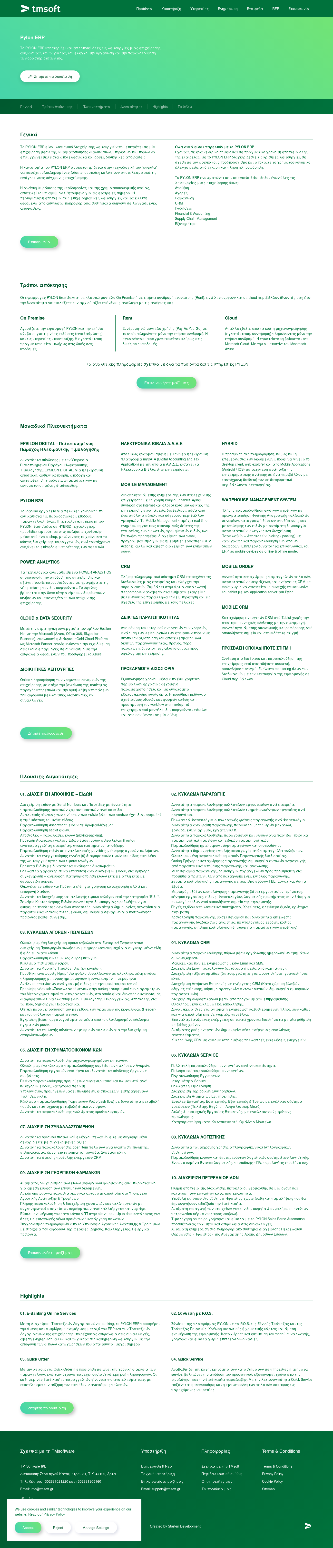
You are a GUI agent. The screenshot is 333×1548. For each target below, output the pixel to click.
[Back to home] (40, 8)
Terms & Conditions (277, 1466)
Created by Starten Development (175, 1526)
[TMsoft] (308, 1525)
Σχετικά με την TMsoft (220, 1466)
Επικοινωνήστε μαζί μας (166, 382)
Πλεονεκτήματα (96, 106)
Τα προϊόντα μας (216, 1488)
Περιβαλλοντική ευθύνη (222, 1473)
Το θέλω (185, 106)
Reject (58, 1527)
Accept (28, 1527)
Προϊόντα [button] (144, 8)
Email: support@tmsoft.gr (160, 1488)
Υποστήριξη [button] (171, 8)
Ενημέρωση (228, 8)
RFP (275, 8)
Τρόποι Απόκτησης (57, 106)
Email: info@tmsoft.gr (36, 1488)
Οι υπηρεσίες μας (217, 1481)
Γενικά (26, 106)
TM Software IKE (33, 1466)
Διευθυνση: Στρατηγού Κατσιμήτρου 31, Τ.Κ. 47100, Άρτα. (68, 1473)
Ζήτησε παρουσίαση (46, 733)
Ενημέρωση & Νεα (156, 1466)
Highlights (160, 106)
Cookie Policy (272, 1481)
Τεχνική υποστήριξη (158, 1473)
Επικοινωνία (298, 8)
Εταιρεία (255, 8)
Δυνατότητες (131, 106)
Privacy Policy (272, 1473)
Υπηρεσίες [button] (199, 8)
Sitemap (268, 1488)
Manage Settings (95, 1527)
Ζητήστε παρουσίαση (53, 76)
